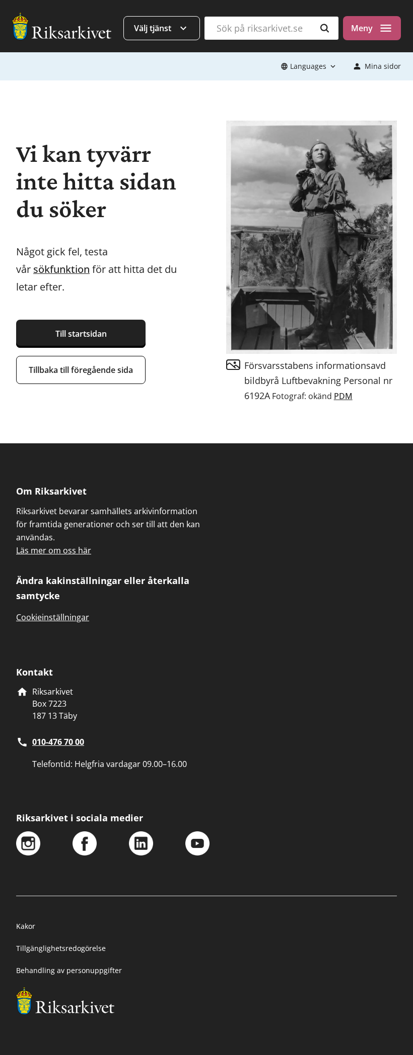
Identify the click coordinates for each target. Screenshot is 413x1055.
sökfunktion (61, 269)
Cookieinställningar (52, 617)
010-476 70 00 (58, 741)
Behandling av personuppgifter (69, 970)
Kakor (25, 926)
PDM (343, 396)
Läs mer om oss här (53, 550)
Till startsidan (81, 333)
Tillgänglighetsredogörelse (61, 948)
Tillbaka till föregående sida (81, 369)
